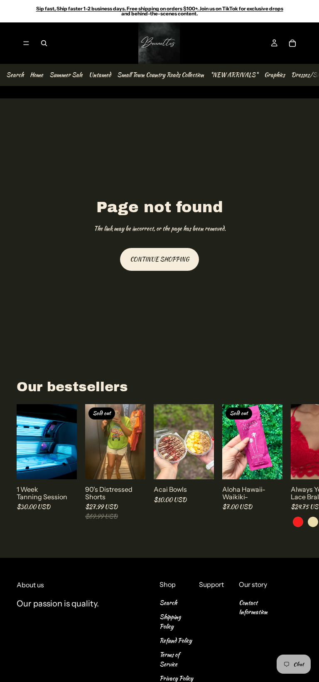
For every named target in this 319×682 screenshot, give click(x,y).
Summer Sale (66, 75)
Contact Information (253, 607)
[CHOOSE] (201, 466)
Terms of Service (169, 659)
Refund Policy (176, 640)
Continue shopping (159, 259)
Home (36, 75)
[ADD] (63, 466)
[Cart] (292, 43)
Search (15, 75)
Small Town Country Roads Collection (160, 75)
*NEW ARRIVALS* (234, 75)
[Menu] (26, 43)
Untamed (100, 75)
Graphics (274, 75)
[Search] (44, 43)
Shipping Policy (170, 621)
